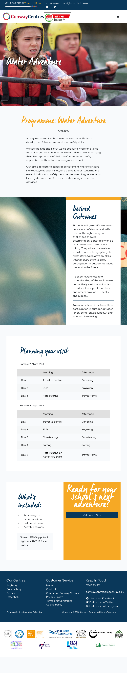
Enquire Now (93, 515)
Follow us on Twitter (101, 602)
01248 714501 (25, 3)
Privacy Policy (54, 597)
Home (49, 585)
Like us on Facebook (102, 598)
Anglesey (12, 585)
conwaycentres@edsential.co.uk (68, 3)
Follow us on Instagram (103, 606)
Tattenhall (12, 597)
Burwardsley (13, 589)
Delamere (12, 593)
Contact (51, 589)
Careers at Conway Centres (62, 593)
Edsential (37, 612)
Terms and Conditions (59, 601)
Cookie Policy (54, 604)
